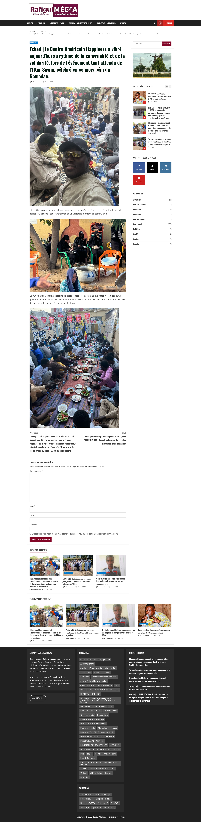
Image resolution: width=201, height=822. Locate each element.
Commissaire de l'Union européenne (96, 685)
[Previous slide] (166, 86)
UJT (113, 768)
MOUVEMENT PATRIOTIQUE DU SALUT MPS (100, 749)
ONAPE (98, 754)
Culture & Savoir (57, 23)
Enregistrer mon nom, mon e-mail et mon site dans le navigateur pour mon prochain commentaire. (75, 534)
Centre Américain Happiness (104, 676)
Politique (136, 229)
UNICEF (83, 773)
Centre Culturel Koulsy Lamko (93, 681)
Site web (33, 524)
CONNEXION (37, 698)
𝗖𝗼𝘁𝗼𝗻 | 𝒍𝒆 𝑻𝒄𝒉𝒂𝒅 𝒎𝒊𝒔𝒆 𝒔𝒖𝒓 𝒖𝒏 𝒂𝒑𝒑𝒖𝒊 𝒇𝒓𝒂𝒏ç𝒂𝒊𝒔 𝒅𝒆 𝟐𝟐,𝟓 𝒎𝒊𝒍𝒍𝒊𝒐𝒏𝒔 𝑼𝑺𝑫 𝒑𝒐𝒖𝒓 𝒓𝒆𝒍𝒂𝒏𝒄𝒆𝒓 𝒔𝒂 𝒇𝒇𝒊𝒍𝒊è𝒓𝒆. (77, 581)
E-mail (33, 515)
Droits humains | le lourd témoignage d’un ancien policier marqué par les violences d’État (110, 581)
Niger (89, 754)
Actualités (41, 23)
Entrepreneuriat (139, 219)
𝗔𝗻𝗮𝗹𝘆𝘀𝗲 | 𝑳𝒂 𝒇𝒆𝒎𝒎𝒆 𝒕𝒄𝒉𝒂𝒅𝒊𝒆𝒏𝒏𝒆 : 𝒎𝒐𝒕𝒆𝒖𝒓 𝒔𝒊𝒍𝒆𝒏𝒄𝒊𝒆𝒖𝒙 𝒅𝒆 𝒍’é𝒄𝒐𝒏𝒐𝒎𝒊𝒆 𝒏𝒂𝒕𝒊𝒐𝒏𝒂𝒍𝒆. (139, 143)
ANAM (107, 672)
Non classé (33, 42)
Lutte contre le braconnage (92, 719)
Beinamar (84, 676)
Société (136, 239)
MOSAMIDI (115, 745)
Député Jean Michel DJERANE (93, 706)
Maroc (114, 728)
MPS (82, 754)
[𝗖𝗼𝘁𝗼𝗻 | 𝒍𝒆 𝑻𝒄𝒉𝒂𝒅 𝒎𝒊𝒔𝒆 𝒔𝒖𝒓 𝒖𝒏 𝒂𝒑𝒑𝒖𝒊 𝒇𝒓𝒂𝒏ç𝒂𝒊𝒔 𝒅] (78, 565)
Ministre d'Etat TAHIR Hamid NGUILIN (97, 732)
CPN (117, 685)
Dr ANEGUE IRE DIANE (90, 694)
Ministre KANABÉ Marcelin (92, 741)
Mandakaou (103, 728)
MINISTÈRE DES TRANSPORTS (93, 745)
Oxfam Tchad (110, 754)
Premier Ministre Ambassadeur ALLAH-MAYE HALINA (100, 763)
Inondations (102, 715)
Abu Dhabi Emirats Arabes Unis (94, 668)
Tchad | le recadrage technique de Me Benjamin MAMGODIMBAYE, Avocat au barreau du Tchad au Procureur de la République (105, 438)
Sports (123, 23)
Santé (135, 234)
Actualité (137, 199)
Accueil (30, 23)
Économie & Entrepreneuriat (80, 23)
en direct (168, 23)
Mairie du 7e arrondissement (93, 723)
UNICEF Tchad (96, 773)
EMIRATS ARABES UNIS (90, 710)
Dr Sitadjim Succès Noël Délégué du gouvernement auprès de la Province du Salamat (97, 700)
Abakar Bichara (87, 664)
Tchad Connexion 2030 (99, 768)
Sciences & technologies (106, 23)
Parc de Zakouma (87, 758)
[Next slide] (170, 86)
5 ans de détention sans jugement (95, 659)
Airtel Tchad (85, 672)
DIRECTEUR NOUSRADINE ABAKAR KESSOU (99, 689)
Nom (32, 506)
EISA (110, 706)
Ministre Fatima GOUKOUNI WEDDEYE (97, 736)
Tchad (83, 768)
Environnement (110, 710)
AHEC (113, 668)
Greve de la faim (87, 715)
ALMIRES (98, 672)
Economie (137, 209)
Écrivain (108, 773)
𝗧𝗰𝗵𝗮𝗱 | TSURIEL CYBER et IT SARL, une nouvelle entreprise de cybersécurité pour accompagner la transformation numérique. (148, 697)
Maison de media (87, 728)
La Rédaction (36, 82)
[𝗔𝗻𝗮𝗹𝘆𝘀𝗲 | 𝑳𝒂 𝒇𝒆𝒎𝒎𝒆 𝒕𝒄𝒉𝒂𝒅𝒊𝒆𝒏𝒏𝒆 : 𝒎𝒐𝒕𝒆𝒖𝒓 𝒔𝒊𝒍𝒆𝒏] (154, 615)
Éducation (137, 214)
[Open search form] (155, 23)
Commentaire (36, 471)
